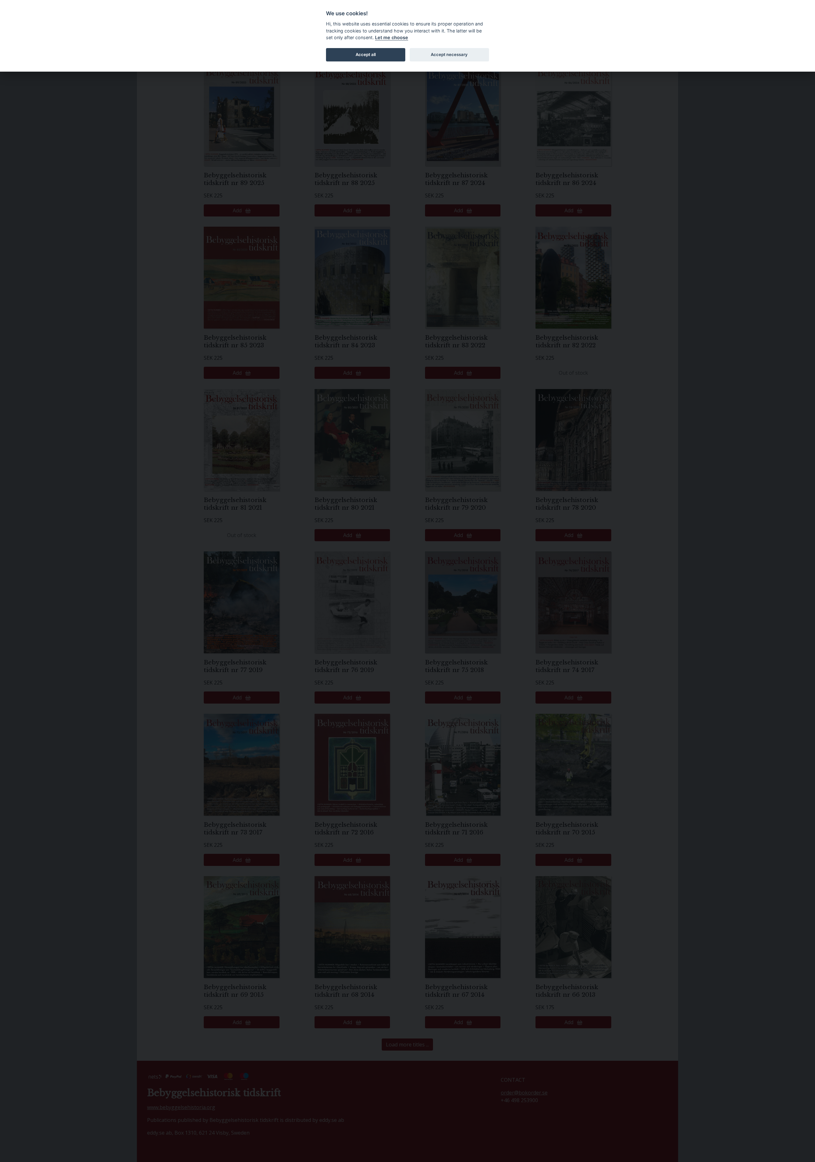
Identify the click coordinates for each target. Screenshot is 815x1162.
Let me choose (391, 37)
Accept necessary (449, 54)
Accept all (366, 54)
